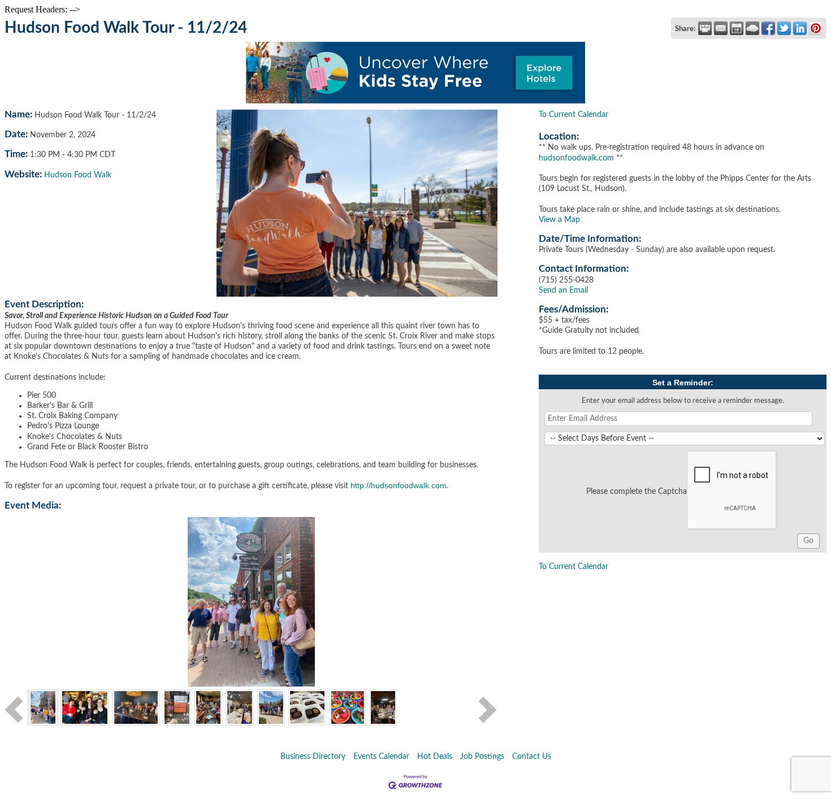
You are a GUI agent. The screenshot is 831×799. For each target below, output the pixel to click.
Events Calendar (381, 757)
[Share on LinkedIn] (800, 28)
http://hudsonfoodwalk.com (398, 485)
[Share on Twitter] (784, 28)
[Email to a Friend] (721, 28)
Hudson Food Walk (77, 175)
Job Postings (482, 757)
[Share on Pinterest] (816, 28)
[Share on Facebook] (768, 28)
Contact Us (531, 757)
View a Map (559, 220)
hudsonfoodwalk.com (576, 158)
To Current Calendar (573, 115)
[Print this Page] (705, 28)
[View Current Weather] (752, 28)
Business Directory (312, 757)
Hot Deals (434, 757)
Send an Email (563, 290)
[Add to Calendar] (736, 28)
